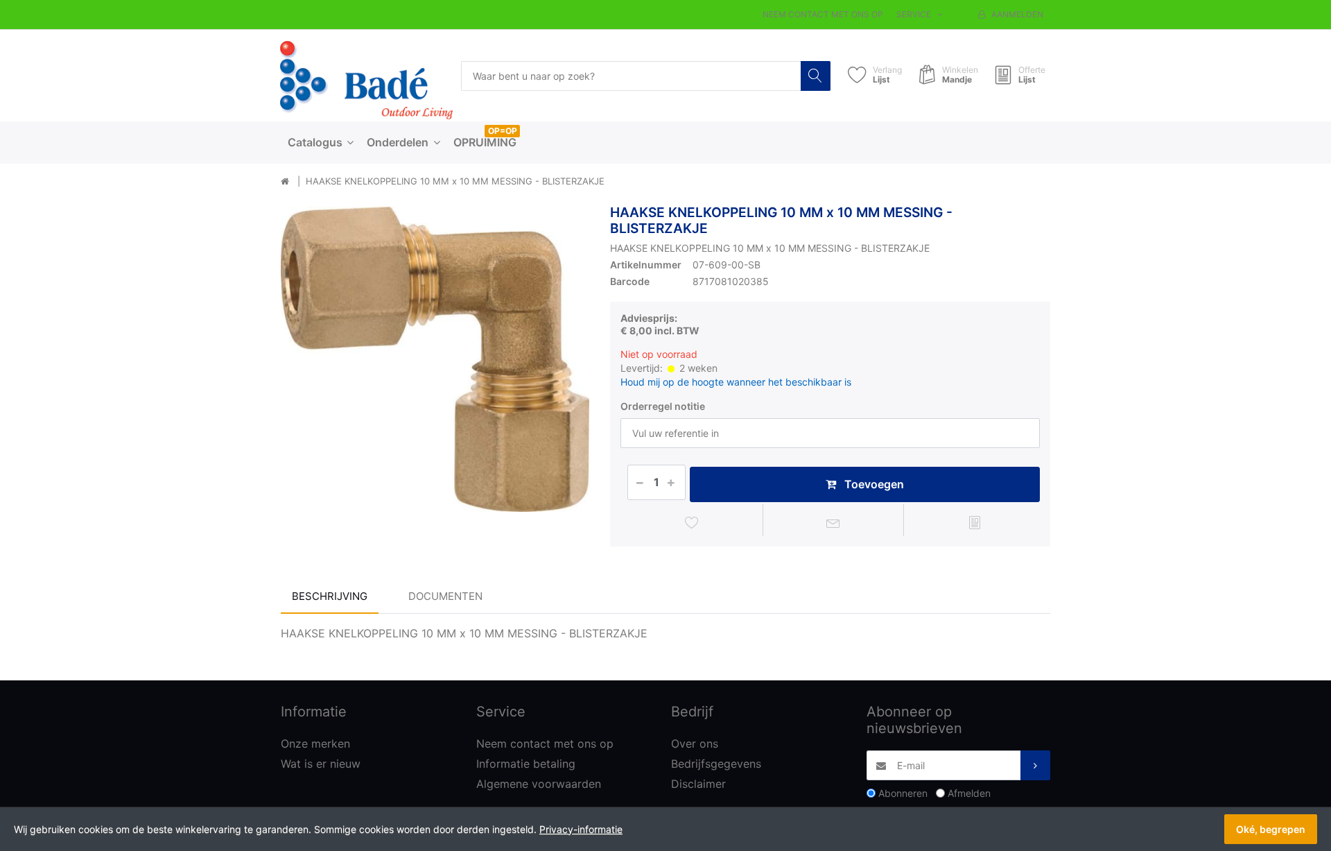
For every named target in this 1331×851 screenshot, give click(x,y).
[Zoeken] (815, 76)
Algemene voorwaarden (538, 784)
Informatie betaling (525, 764)
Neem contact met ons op (823, 14)
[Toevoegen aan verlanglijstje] (692, 522)
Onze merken (315, 743)
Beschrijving (329, 596)
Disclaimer (698, 784)
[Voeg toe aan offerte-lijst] (974, 522)
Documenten (445, 596)
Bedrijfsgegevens (716, 764)
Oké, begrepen (1270, 829)
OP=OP (502, 131)
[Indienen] (1035, 765)
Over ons (694, 743)
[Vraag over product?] (833, 522)
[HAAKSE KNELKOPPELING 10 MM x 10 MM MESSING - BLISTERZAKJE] (435, 359)
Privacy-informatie (581, 829)
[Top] (285, 182)
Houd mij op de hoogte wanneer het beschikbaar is (735, 382)
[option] (435, 359)
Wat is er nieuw (320, 764)
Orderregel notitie (662, 406)
